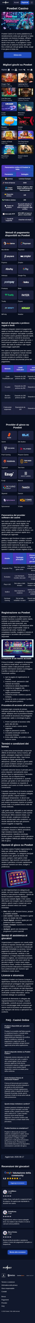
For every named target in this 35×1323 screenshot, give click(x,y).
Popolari (4, 69)
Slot (28, 69)
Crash (20, 69)
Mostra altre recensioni (17, 1252)
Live (12, 69)
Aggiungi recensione (17, 1183)
